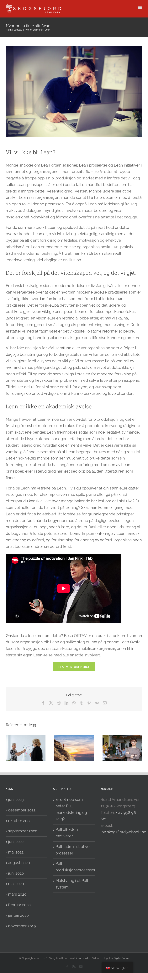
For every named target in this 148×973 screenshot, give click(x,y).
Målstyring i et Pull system (72, 883)
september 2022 (22, 831)
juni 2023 (16, 799)
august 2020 (19, 862)
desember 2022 (21, 810)
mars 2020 (17, 894)
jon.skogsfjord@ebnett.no (123, 832)
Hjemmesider (82, 958)
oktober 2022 (19, 820)
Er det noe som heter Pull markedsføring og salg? (71, 809)
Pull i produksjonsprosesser (74, 866)
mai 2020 (16, 883)
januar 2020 (18, 915)
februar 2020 (19, 904)
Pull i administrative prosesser (73, 849)
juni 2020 (16, 873)
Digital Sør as (121, 958)
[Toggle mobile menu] (140, 7)
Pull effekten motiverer (67, 832)
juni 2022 (16, 841)
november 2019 (22, 926)
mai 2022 (16, 852)
